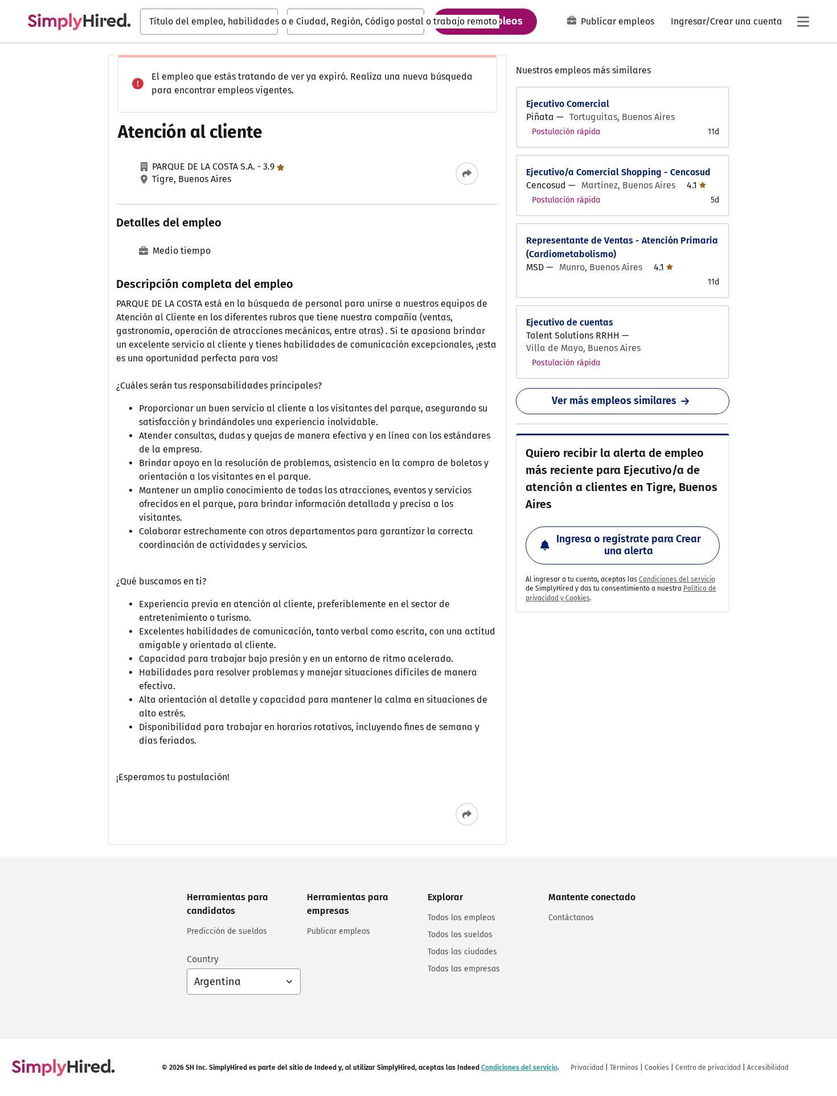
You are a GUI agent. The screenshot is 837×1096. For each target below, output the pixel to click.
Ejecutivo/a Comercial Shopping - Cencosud (618, 172)
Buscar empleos (485, 21)
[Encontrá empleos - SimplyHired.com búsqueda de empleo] (79, 21)
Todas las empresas (464, 969)
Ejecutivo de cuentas (569, 322)
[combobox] (209, 22)
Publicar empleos (617, 21)
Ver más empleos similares (614, 400)
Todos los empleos (461, 917)
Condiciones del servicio (677, 579)
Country (203, 959)
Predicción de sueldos (227, 931)
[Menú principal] (803, 21)
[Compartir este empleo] (467, 173)
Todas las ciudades (462, 952)
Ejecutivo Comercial (567, 103)
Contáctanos (571, 917)
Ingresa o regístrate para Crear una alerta (628, 545)
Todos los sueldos (460, 935)
